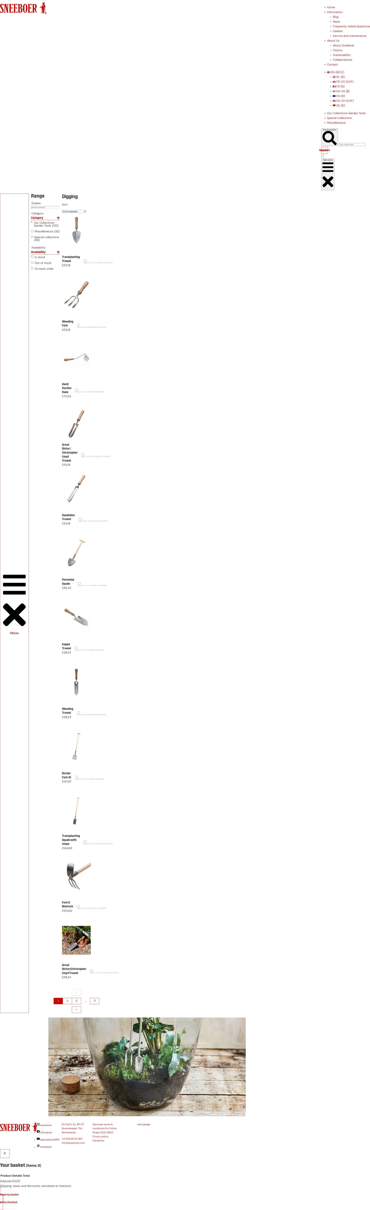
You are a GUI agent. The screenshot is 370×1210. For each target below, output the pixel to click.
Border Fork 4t (66, 775)
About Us (333, 40)
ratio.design (143, 1124)
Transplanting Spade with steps (71, 840)
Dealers (338, 31)
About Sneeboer (343, 45)
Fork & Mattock (67, 904)
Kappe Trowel (66, 646)
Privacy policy (100, 1136)
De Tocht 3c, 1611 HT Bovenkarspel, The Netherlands (73, 1128)
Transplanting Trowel (71, 259)
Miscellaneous (336, 123)
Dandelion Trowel (68, 517)
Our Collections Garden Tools (346, 113)
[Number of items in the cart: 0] (322, 156)
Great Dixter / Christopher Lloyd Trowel (70, 452)
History (338, 50)
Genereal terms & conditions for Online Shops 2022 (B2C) (104, 1128)
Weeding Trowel (67, 711)
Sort (65, 204)
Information (335, 12)
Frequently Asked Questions (351, 26)
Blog (335, 17)
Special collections (339, 118)
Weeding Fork (67, 323)
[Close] (5, 1153)
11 (95, 1001)
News (336, 21)
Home (331, 7)
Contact (332, 64)
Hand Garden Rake (66, 388)
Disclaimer (98, 1140)
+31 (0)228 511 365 (72, 1139)
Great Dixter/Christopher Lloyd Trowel (74, 969)
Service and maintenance (349, 36)
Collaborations (342, 60)
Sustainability (342, 55)
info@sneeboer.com (73, 1143)
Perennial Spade (68, 582)
